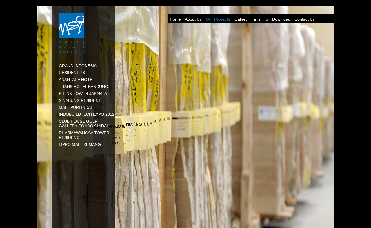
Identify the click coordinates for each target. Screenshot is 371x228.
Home (175, 19)
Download (281, 19)
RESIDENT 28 (72, 72)
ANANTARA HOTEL (77, 79)
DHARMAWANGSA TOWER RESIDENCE (84, 135)
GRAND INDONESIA (78, 65)
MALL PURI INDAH (76, 107)
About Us (193, 19)
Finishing (260, 19)
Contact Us (304, 19)
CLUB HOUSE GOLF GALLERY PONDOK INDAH (84, 123)
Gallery (241, 19)
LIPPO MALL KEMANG (80, 144)
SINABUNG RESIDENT (80, 100)
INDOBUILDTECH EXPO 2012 (86, 114)
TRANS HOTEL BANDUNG (83, 86)
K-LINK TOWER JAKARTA (83, 93)
